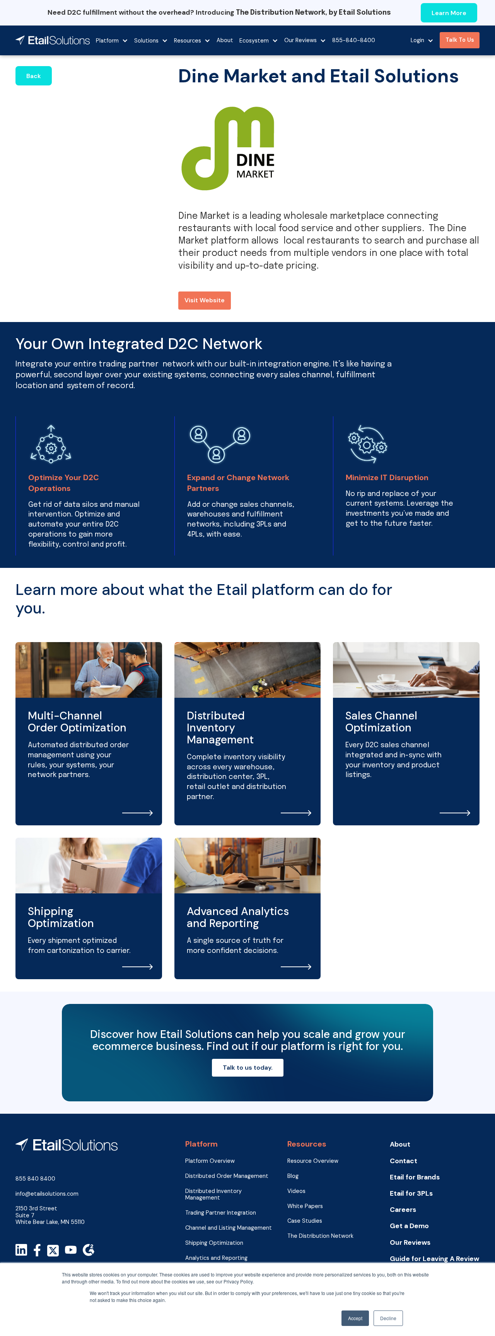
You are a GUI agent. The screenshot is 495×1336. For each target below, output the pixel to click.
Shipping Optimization (214, 1243)
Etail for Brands (415, 1177)
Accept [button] (355, 1318)
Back (33, 76)
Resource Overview (312, 1161)
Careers (403, 1210)
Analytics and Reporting (216, 1258)
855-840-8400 (353, 40)
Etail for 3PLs (411, 1193)
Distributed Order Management (226, 1176)
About (225, 40)
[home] (52, 40)
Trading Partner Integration (220, 1213)
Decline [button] (388, 1318)
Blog (293, 1176)
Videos (296, 1191)
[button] (112, 40)
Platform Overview (210, 1161)
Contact (403, 1161)
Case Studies (304, 1221)
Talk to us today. (248, 1067)
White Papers (305, 1206)
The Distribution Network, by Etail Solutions (313, 12)
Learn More (449, 13)
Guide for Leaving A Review (434, 1259)
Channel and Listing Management (228, 1228)
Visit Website (204, 300)
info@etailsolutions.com (47, 1194)
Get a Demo (409, 1226)
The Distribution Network (320, 1236)
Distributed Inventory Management (213, 1194)
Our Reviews (410, 1243)
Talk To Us (460, 39)
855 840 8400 (35, 1179)
